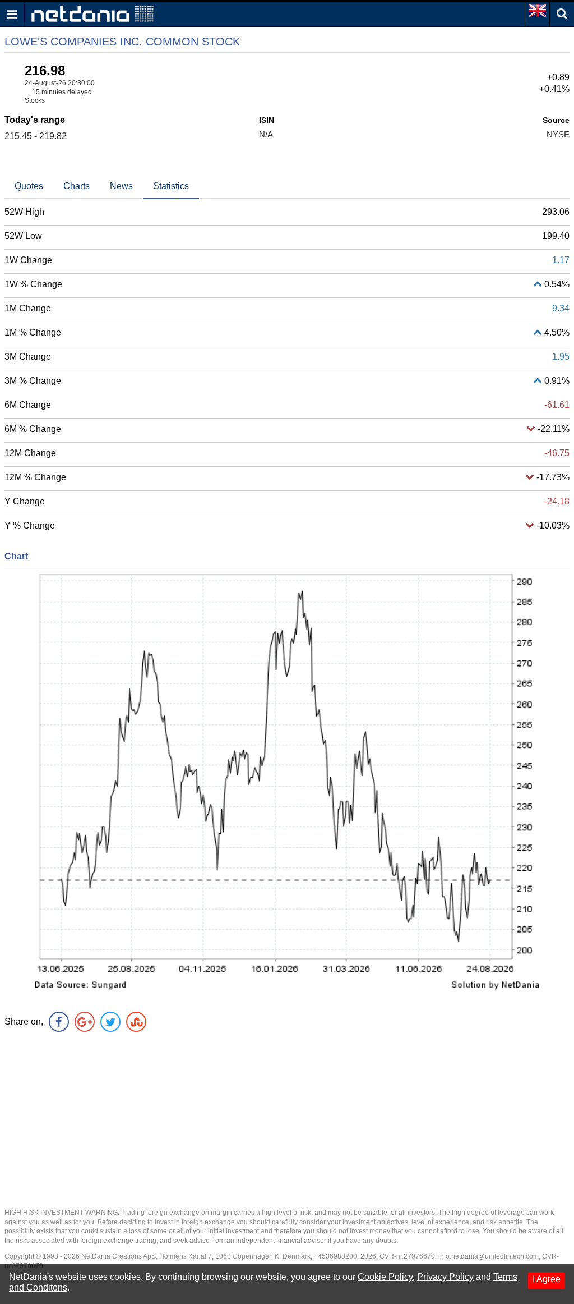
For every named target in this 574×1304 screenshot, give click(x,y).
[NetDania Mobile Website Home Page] (92, 13)
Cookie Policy (385, 1277)
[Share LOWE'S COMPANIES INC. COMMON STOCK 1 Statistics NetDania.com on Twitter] (110, 1022)
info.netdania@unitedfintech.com (488, 1256)
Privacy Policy (445, 1277)
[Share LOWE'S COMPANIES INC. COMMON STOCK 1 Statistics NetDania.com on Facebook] (59, 1022)
